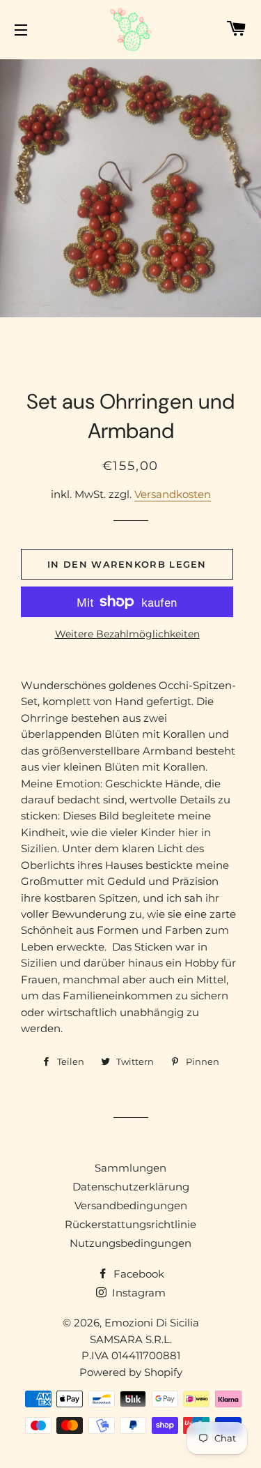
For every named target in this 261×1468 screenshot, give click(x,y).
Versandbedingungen (130, 1205)
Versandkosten (172, 494)
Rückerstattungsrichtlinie (130, 1224)
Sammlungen (130, 1167)
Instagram (137, 1292)
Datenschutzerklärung (130, 1186)
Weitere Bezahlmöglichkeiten (127, 634)
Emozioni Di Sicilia (151, 1322)
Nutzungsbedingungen (130, 1243)
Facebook (137, 1273)
